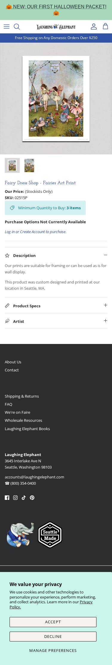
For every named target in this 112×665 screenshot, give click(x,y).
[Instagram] (15, 497)
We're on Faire (17, 412)
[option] (56, 98)
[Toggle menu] (6, 26)
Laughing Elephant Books (27, 428)
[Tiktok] (24, 497)
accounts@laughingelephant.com (34, 477)
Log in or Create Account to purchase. (35, 231)
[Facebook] (7, 497)
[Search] (19, 26)
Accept (53, 621)
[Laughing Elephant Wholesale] (56, 27)
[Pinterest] (32, 497)
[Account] (92, 26)
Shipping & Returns (22, 396)
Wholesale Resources (23, 420)
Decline (53, 636)
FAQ (8, 404)
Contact (12, 370)
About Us (13, 362)
